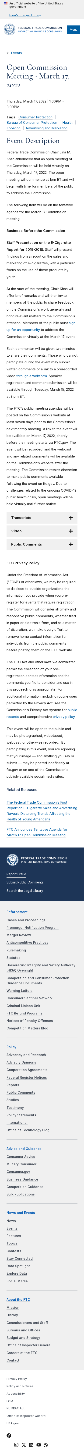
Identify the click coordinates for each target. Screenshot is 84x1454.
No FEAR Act (15, 1408)
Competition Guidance (25, 1187)
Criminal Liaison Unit (23, 1006)
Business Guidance (22, 1179)
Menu (73, 29)
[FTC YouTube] (38, 1445)
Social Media (17, 1281)
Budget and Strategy (23, 1338)
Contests (14, 1251)
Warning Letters (19, 991)
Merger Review (19, 935)
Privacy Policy (17, 1378)
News (11, 1221)
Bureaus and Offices (23, 1330)
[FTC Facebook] (9, 1436)
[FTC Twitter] (23, 1445)
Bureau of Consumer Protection (32, 123)
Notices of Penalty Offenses (30, 1021)
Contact (13, 1360)
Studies (13, 1100)
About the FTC (18, 1300)
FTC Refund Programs (24, 1013)
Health (67, 123)
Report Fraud (16, 874)
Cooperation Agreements (27, 1070)
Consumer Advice (21, 1157)
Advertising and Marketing (46, 128)
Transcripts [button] (21, 518)
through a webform (31, 376)
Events (16, 53)
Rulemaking (16, 950)
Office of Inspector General (29, 1345)
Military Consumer (21, 1164)
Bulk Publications (21, 1194)
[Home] (34, 34)
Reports (13, 1085)
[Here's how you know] (42, 9)
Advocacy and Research (26, 1055)
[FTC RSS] (46, 1445)
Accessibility (16, 1393)
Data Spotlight (18, 1266)
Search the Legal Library (25, 891)
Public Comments (21, 1092)
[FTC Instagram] (16, 1445)
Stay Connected (20, 1258)
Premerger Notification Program (33, 927)
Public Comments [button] (26, 544)
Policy (11, 1047)
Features (14, 1236)
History (12, 1315)
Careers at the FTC (22, 1353)
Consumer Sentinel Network (29, 998)
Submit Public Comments (25, 882)
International (17, 1122)
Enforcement (17, 912)
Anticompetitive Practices (27, 942)
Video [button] (16, 531)
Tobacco (14, 128)
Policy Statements (21, 1115)
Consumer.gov (18, 1172)
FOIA (10, 1401)
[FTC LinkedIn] (31, 1445)
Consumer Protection (35, 117)
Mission (13, 1307)
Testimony (15, 1108)
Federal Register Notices (27, 1077)
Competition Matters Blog (27, 1028)
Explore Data (17, 1273)
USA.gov (13, 1423)
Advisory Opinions (21, 1062)
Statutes (13, 958)
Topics (12, 1243)
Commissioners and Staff (27, 1323)
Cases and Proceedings (26, 920)
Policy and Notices (20, 1386)
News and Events (21, 1213)
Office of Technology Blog (28, 1130)
